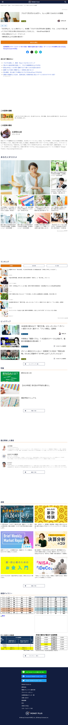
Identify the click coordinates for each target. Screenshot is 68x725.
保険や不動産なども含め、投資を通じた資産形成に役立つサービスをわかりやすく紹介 (29, 75)
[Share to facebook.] (27, 52)
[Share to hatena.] (40, 52)
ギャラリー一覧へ (34, 655)
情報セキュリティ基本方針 (28, 690)
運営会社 (24, 687)
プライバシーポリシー (27, 692)
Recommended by (60, 231)
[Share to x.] (32, 52)
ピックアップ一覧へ (34, 364)
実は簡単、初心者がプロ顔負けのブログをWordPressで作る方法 (22, 72)
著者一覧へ (34, 472)
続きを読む (34, 42)
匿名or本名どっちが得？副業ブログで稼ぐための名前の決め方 (21, 68)
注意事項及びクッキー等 (28, 695)
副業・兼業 (3, 25)
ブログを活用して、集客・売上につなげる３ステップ (19, 63)
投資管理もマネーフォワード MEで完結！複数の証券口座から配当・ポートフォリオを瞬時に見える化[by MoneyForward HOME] (34, 48)
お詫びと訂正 (25, 706)
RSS (23, 703)
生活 (9, 5)
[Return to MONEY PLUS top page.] (34, 1)
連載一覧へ (34, 586)
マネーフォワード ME (27, 708)
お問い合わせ (25, 698)
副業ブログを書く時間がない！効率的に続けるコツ (18, 70)
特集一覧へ (34, 410)
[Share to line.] (36, 52)
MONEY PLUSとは (26, 684)
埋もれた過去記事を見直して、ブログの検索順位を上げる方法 (21, 65)
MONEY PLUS (4, 5)
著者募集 (24, 700)
